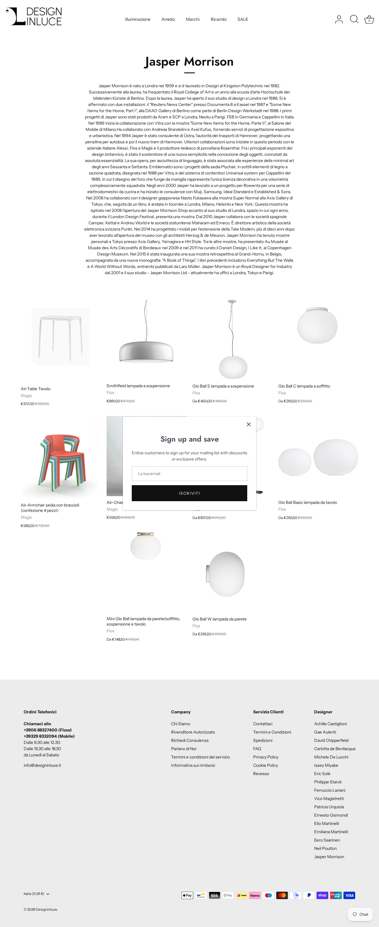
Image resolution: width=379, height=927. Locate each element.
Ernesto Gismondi (331, 815)
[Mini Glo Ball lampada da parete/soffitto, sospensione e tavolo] (147, 572)
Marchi (193, 19)
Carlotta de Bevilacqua (334, 748)
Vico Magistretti (329, 798)
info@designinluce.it (42, 765)
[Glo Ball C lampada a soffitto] (318, 340)
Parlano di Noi (183, 748)
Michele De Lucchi (331, 757)
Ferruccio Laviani (329, 790)
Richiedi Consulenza (189, 740)
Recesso (261, 773)
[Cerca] (354, 19)
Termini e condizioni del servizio (200, 757)
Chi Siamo (180, 723)
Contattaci (262, 723)
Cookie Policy (265, 765)
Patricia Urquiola (329, 806)
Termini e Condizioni (272, 732)
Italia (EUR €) (34, 894)
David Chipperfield (331, 740)
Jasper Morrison (329, 856)
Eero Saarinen (327, 840)
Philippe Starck (328, 782)
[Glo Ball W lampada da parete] (232, 573)
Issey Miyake (326, 765)
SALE (242, 19)
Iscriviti (189, 493)
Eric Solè (322, 773)
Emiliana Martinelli (331, 831)
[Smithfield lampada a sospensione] (147, 340)
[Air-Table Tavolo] (61, 341)
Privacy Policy (265, 757)
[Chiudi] (248, 424)
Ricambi (219, 19)
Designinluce (46, 909)
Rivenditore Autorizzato (193, 732)
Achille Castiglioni (330, 723)
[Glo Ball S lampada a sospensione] (232, 340)
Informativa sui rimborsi (193, 765)
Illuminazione (137, 19)
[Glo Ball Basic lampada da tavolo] (318, 456)
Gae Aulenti (325, 732)
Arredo (168, 19)
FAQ (257, 748)
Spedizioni (262, 740)
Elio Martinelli (326, 823)
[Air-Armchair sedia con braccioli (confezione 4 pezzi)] (61, 459)
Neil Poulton (325, 848)
